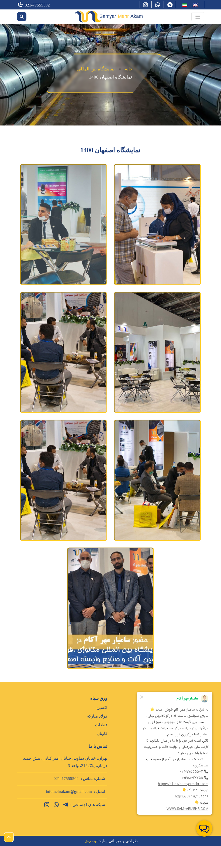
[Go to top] (9, 837)
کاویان (102, 733)
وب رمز (90, 841)
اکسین (101, 707)
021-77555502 (37, 5)
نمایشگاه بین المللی (96, 69)
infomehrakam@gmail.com (69, 791)
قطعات (101, 725)
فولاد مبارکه (97, 716)
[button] (198, 16)
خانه (129, 69)
